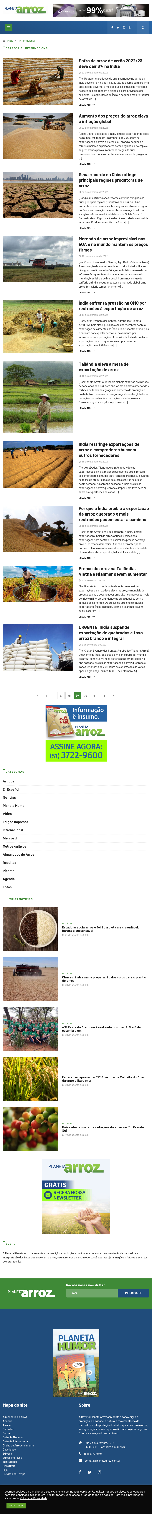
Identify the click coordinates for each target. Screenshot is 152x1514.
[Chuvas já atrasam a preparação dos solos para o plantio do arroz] (30, 979)
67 (61, 695)
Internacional (27, 40)
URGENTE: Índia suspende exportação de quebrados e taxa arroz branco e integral (111, 632)
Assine (7, 1425)
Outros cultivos (14, 846)
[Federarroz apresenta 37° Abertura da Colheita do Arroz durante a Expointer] (30, 1079)
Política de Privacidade (33, 1498)
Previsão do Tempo (14, 1474)
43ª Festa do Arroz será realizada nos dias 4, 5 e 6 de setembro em (101, 1028)
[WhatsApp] (130, 27)
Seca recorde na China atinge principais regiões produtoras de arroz (111, 180)
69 (77, 695)
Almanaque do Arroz (18, 854)
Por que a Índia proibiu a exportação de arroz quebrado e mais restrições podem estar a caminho (114, 514)
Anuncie (7, 1421)
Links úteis (9, 1465)
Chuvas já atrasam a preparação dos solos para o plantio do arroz (104, 978)
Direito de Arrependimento (18, 1445)
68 (69, 695)
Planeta (8, 871)
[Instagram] (124, 27)
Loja (5, 1469)
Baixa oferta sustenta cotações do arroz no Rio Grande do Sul (105, 1128)
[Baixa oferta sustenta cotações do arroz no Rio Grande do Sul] (30, 1129)
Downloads (9, 1449)
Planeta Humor (14, 806)
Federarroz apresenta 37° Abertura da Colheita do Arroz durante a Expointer (104, 1078)
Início (10, 40)
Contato (7, 1433)
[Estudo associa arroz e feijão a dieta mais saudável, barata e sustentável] (30, 929)
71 (93, 695)
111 (104, 695)
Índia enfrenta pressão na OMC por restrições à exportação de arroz (112, 305)
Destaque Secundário (75, 1073)
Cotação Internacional (15, 1441)
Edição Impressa (15, 822)
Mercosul (10, 838)
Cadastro (8, 1429)
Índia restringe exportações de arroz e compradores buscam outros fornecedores (109, 449)
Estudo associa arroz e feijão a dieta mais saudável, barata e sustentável (100, 929)
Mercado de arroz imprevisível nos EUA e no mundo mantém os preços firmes (113, 244)
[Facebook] (112, 27)
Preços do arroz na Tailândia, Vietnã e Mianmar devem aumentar (113, 571)
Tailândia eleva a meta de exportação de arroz (104, 366)
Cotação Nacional (13, 1437)
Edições (7, 1453)
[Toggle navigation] (9, 28)
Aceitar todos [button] (16, 1505)
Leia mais (84, 104)
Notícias (9, 797)
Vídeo (7, 814)
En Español (11, 789)
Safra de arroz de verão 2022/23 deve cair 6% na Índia (110, 63)
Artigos (8, 781)
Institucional (10, 1461)
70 (85, 695)
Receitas (9, 863)
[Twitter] (118, 27)
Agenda (9, 879)
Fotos (7, 887)
